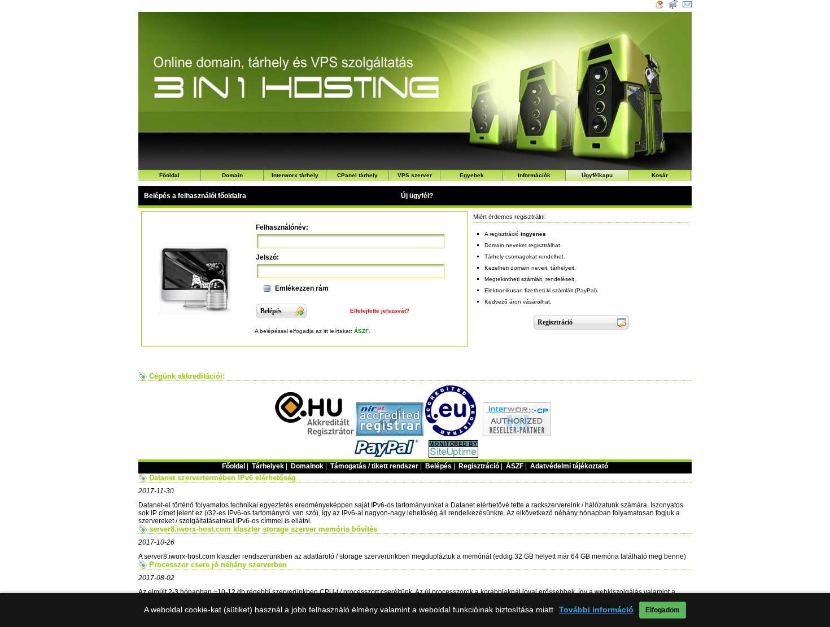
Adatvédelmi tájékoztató (569, 466)
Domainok (307, 466)
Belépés (438, 466)
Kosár (660, 175)
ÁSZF (361, 331)
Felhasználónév (281, 227)
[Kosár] (672, 7)
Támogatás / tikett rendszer (374, 466)
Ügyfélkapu (597, 175)
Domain (232, 175)
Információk (534, 175)
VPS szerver (414, 175)
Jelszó (266, 257)
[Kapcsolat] (687, 7)
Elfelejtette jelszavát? (379, 311)
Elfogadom (662, 610)
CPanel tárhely (357, 175)
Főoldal (169, 175)
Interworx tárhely (295, 175)
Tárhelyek (268, 466)
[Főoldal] (658, 7)
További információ (596, 610)
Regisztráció (478, 466)
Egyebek (472, 175)
